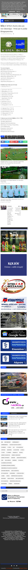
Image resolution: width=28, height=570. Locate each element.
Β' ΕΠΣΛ (22, 449)
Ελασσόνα (20, 460)
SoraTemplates (9, 568)
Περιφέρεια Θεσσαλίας (15, 481)
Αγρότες (3, 449)
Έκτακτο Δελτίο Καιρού (15, 444)
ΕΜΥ (2, 460)
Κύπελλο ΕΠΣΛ (20, 473)
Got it (18, 11)
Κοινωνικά (12, 473)
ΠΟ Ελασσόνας (4, 481)
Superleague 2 (4, 444)
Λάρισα (7, 475)
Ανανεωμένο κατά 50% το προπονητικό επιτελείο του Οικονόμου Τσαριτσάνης (12, 200)
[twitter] (14, 566)
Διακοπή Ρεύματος (21, 457)
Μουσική (3, 478)
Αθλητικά (14, 136)
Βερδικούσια (20, 136)
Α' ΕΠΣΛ (9, 447)
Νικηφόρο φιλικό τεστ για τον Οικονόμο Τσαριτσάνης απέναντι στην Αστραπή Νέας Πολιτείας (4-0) (12, 162)
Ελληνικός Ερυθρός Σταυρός (8, 465)
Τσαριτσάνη (16, 483)
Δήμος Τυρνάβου (5, 457)
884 (6, 136)
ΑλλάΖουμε (16, 449)
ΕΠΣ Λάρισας (4, 138)
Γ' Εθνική (8, 452)
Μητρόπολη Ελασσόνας (16, 475)
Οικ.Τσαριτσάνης (20, 138)
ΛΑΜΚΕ (2, 475)
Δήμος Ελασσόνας (5, 455)
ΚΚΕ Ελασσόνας (15, 470)
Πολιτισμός (4, 483)
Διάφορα (13, 457)
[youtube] (16, 566)
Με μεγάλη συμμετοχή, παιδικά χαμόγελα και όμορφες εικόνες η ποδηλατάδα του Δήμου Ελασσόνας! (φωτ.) (17, 424)
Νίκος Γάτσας (10, 478)
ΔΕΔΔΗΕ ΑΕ (15, 452)
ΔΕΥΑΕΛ (21, 452)
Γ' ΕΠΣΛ (3, 452)
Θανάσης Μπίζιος (5, 470)
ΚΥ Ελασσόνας (4, 473)
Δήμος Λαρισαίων (16, 455)
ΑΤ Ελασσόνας (19, 447)
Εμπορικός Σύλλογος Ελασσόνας (9, 468)
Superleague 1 (15, 442)
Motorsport (8, 442)
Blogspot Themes (23, 568)
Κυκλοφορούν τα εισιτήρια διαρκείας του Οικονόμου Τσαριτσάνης (12, 181)
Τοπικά (10, 483)
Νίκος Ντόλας (12, 138)
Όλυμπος (3, 447)
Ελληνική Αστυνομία (6, 462)
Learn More (12, 11)
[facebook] (11, 566)
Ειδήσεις (15, 460)
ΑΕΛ (9, 136)
